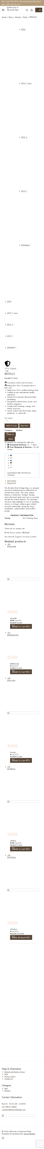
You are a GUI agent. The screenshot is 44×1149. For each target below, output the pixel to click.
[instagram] (3, 1138)
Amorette (13, 618)
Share (10, 439)
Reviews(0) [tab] (11, 483)
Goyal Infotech (29, 1134)
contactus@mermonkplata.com (13, 1109)
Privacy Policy (10, 1076)
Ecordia (13, 752)
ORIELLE (13, 841)
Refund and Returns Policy (14, 1072)
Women (7, 1090)
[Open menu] (3, 10)
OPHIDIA (13, 929)
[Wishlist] (9, 612)
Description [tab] (11, 480)
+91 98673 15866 (9, 1106)
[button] (21, 626)
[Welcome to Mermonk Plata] (13, 9)
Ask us (11, 434)
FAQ (6, 1074)
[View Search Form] (27, 10)
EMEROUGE (14, 664)
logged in (19, 536)
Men (6, 1088)
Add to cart (11, 425)
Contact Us (8, 1078)
